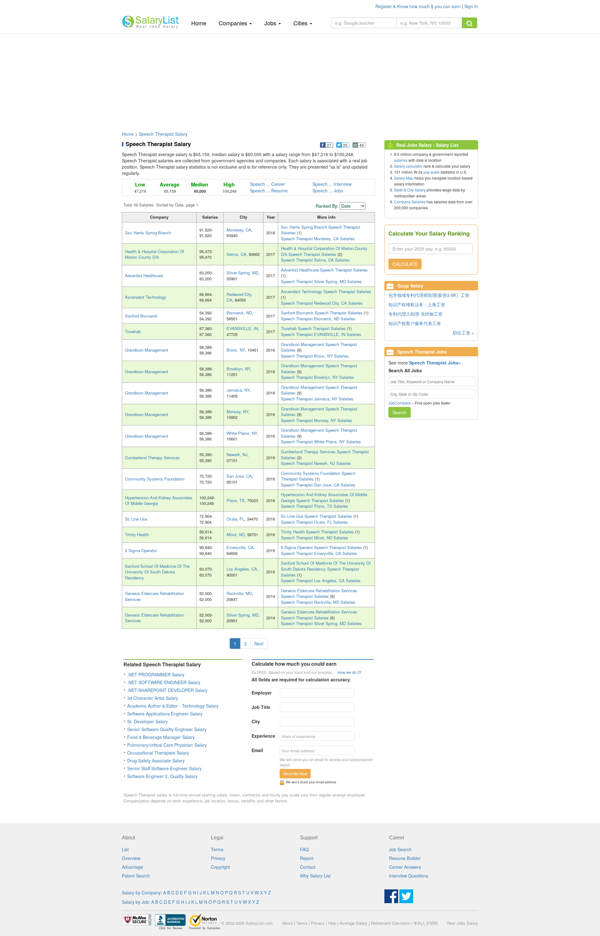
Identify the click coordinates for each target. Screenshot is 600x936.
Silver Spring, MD (242, 273)
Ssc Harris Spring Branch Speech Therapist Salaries (320, 230)
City (256, 721)
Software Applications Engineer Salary (164, 713)
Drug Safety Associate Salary (156, 760)
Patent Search (136, 875)
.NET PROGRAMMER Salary (155, 674)
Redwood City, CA (239, 297)
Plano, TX (236, 500)
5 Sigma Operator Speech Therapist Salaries (322, 547)
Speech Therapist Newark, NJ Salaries (316, 463)
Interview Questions (408, 875)
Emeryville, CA (240, 547)
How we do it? (350, 672)
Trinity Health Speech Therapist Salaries (318, 532)
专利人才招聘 (425, 923)
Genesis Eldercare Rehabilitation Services (154, 596)
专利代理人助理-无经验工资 (415, 314)
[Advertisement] (300, 79)
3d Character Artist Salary (152, 698)
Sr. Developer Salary (147, 721)
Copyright (220, 867)
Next (258, 643)
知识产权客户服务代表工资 (414, 323)
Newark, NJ (237, 454)
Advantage (132, 867)
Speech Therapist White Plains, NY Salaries (321, 442)
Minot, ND (236, 534)
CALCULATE (405, 264)
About (287, 923)
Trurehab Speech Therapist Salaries (314, 328)
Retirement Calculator (390, 923)
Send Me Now (295, 773)
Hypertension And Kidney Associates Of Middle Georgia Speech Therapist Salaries (324, 497)
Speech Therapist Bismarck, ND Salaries (318, 319)
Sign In (471, 6)
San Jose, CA (239, 476)
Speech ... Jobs (327, 190)
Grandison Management (146, 350)
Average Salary (354, 923)
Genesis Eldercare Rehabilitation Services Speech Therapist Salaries (319, 593)
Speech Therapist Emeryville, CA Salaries (319, 553)
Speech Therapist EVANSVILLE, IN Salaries (321, 334)
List (125, 849)
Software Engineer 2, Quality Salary (162, 776)
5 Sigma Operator (141, 550)
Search (399, 412)
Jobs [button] (271, 23)
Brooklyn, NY (238, 369)
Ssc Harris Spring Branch (148, 233)
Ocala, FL (235, 519)
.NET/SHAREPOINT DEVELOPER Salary (167, 690)
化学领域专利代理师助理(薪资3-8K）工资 (428, 295)
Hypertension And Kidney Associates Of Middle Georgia (158, 500)
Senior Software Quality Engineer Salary (167, 729)
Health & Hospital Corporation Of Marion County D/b (154, 254)
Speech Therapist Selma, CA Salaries (315, 260)
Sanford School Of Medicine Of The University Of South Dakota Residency (157, 572)
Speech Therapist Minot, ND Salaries (314, 538)
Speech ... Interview (332, 184)
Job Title (261, 707)
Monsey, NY (237, 412)
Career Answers (405, 867)
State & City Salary (410, 189)
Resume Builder (405, 858)
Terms (217, 849)
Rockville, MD (239, 593)
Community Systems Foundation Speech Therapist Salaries (318, 476)
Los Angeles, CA (242, 569)
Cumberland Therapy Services (152, 457)
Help (332, 923)
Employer (262, 692)
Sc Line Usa (136, 519)
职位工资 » (463, 332)
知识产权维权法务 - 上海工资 (416, 304)
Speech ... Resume (269, 190)
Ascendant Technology (145, 297)
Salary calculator (408, 166)
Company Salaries (410, 201)
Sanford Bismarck (141, 316)
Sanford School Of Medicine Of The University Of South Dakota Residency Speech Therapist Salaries (326, 568)
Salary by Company (141, 892)
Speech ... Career (267, 184)
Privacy (218, 858)
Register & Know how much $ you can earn (418, 6)
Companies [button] (234, 23)
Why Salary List (315, 875)
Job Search (400, 849)
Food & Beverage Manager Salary (161, 737)
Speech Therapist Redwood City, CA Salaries (322, 303)
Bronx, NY (236, 350)
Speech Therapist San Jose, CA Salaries (318, 485)
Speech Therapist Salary (163, 134)
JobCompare (399, 402)
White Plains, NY (242, 433)
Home (201, 22)
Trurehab (133, 331)
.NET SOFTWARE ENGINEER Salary (163, 682)
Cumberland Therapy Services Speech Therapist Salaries (325, 454)
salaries (401, 160)
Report (306, 858)
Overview (131, 858)
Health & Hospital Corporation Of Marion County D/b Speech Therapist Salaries (324, 251)
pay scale (431, 172)
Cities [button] (301, 23)
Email (257, 750)
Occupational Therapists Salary (158, 753)
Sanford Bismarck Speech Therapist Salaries (322, 313)
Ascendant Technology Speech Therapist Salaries (326, 291)
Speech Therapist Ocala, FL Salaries (314, 522)
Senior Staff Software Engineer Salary (164, 768)
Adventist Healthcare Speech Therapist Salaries (324, 270)
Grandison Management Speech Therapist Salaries (319, 347)
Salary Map (403, 178)
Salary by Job (135, 902)
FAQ (304, 849)
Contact (307, 867)
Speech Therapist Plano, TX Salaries (314, 506)
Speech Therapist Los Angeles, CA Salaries (321, 580)
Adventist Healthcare (144, 275)
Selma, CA (236, 254)
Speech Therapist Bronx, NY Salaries (315, 356)
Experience (263, 736)
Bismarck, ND (239, 313)
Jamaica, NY (238, 390)
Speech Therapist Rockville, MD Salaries (318, 602)
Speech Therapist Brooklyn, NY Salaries (317, 377)
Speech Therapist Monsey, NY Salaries (316, 420)
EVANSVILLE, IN (242, 328)
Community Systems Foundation (154, 479)
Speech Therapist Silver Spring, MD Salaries (321, 281)
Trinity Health (137, 534)
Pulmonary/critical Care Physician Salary (167, 745)
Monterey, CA (239, 230)
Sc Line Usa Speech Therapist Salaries (317, 516)
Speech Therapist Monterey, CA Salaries (318, 239)
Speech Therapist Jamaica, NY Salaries (317, 399)
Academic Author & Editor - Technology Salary (172, 706)
